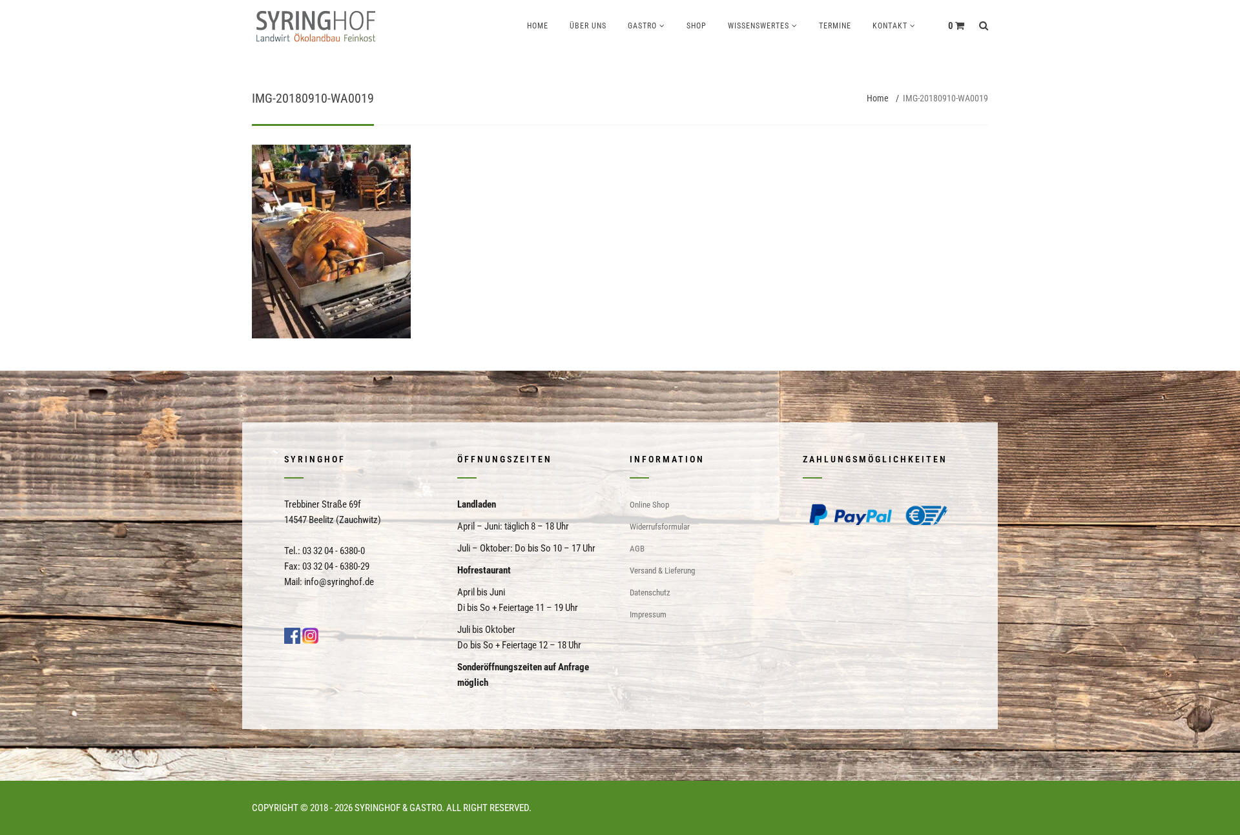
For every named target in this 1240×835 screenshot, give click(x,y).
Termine (835, 25)
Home (537, 25)
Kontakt (890, 25)
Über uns (588, 25)
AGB (637, 548)
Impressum (648, 614)
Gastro (642, 25)
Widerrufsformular (660, 526)
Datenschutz (650, 592)
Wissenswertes (758, 25)
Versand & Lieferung (662, 570)
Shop (697, 25)
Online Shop (649, 505)
